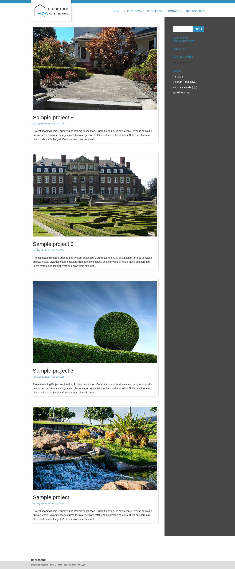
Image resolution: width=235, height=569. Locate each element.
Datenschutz (195, 11)
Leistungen (132, 11)
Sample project (51, 497)
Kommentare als (185, 87)
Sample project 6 (53, 244)
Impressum (39, 560)
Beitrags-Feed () (184, 82)
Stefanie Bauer (43, 123)
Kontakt (173, 11)
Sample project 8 (53, 117)
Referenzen (155, 11)
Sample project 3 (53, 371)
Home (116, 11)
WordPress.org (181, 92)
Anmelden (178, 76)
